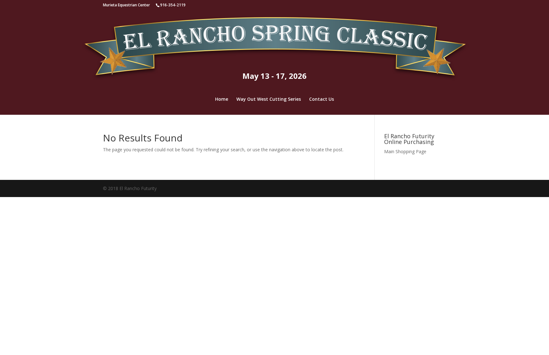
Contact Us (321, 99)
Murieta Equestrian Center (126, 5)
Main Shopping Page (405, 151)
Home (221, 99)
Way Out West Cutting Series (268, 99)
